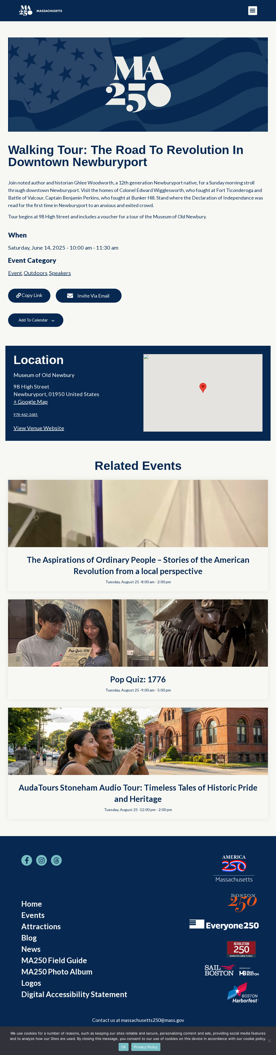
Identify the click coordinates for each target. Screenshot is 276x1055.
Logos (31, 982)
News (30, 948)
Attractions (41, 926)
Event (15, 273)
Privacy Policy (146, 1047)
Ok (123, 1047)
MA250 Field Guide (54, 960)
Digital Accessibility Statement (74, 994)
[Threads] (56, 860)
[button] (252, 10)
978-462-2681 (25, 414)
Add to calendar (34, 319)
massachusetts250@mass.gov (152, 1020)
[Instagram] (41, 860)
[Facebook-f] (26, 860)
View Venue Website (38, 428)
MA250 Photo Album (56, 971)
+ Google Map (30, 401)
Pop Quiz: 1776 (138, 679)
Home (31, 903)
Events (32, 915)
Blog (29, 937)
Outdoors (35, 273)
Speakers (60, 273)
